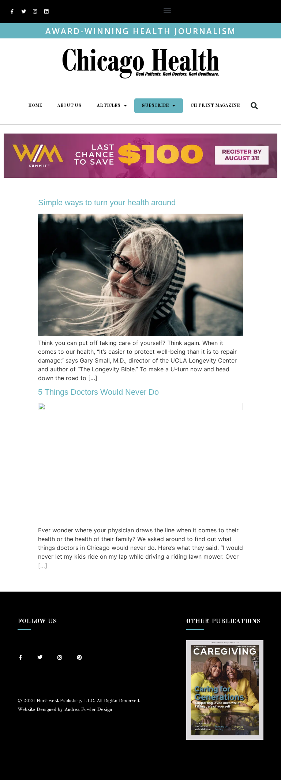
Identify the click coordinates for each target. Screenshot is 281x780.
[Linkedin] (46, 11)
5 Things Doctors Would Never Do (98, 392)
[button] (167, 10)
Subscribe (155, 106)
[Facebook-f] (12, 11)
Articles (108, 106)
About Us (69, 106)
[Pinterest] (79, 657)
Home (35, 106)
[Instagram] (35, 11)
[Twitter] (23, 11)
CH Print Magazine (215, 106)
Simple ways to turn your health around (107, 202)
